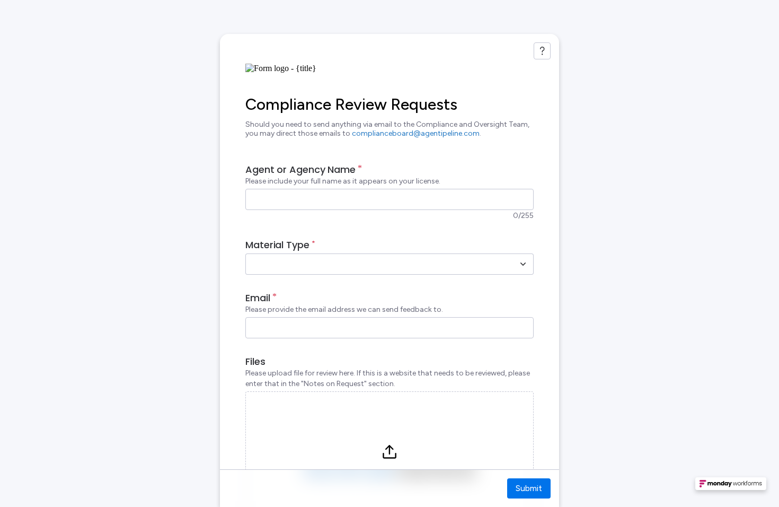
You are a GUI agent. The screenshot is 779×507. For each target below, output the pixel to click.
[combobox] (378, 264)
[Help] (542, 50)
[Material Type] (523, 264)
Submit (529, 488)
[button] (731, 487)
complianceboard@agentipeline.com (416, 133)
